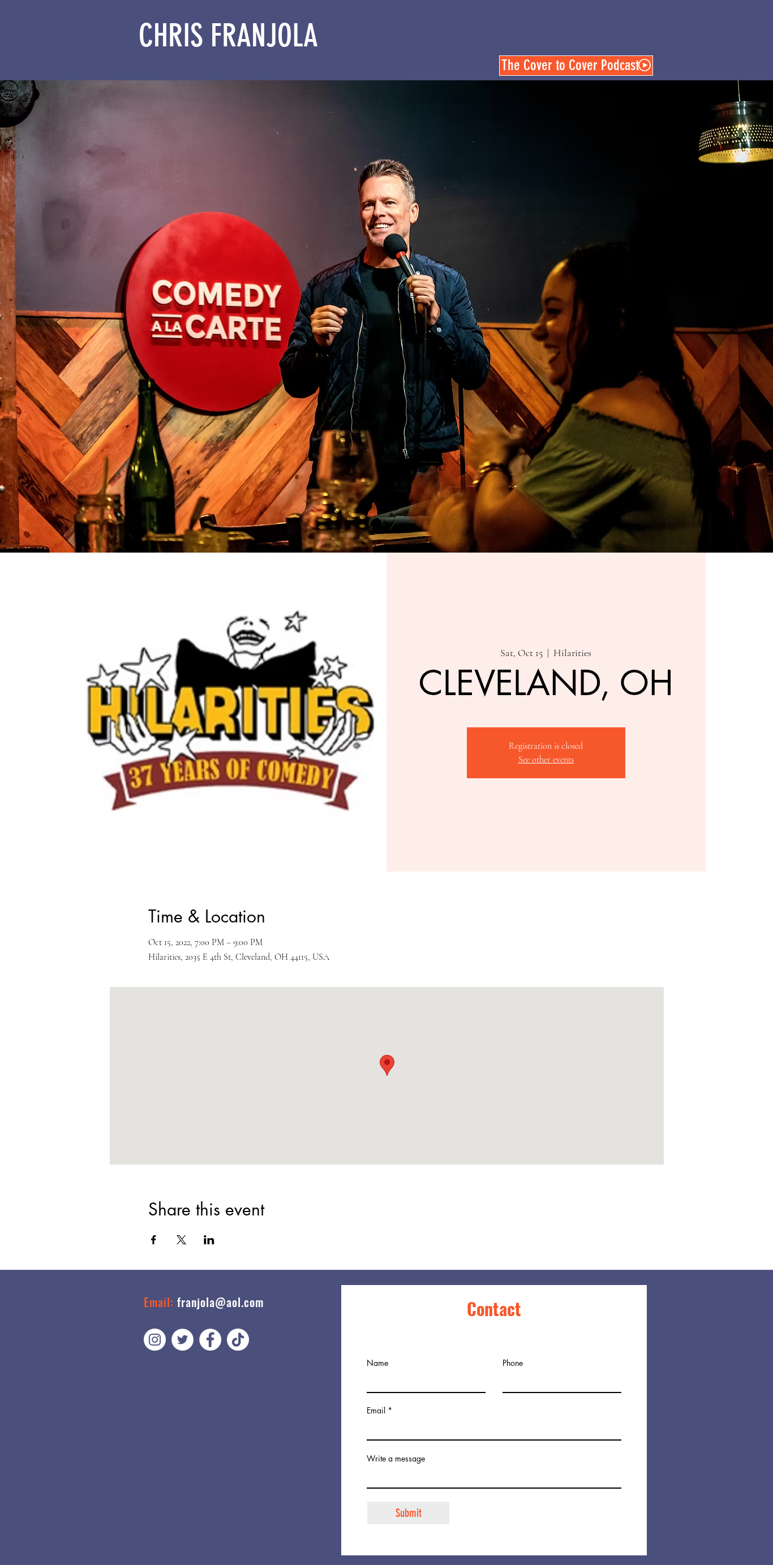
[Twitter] (182, 1340)
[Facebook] (210, 1340)
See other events (546, 759)
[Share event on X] (181, 1239)
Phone (513, 1363)
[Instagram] (155, 1340)
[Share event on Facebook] (153, 1239)
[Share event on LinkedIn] (209, 1239)
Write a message (396, 1459)
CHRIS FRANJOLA (228, 35)
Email (376, 1411)
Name (377, 1363)
